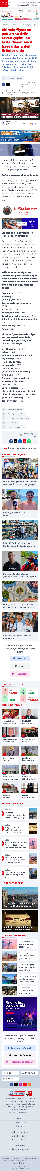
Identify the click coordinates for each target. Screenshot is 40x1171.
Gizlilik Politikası (20, 1136)
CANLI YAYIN (30, 1073)
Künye (20, 1118)
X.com (22, 666)
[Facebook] (11, 1084)
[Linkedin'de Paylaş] (20, 441)
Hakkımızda (20, 1122)
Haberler (5, 25)
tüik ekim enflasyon (14, 78)
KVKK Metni (20, 1146)
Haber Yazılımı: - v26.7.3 (20, 1168)
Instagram (22, 674)
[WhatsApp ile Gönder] (29, 441)
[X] (16, 1084)
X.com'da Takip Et (22, 1055)
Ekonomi (14, 25)
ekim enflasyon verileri (16, 427)
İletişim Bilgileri (20, 1149)
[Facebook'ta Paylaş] (3, 84)
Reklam (20, 1126)
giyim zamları (12, 423)
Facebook (22, 658)
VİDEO (8, 1073)
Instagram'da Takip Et (22, 1062)
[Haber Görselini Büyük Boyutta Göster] (20, 108)
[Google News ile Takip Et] (33, 123)
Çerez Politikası (20, 1139)
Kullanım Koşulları (20, 1132)
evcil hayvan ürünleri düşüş (18, 418)
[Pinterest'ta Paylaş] (24, 441)
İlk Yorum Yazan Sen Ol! (22, 448)
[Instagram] (20, 1084)
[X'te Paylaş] (8, 84)
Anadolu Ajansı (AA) (12, 124)
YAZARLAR (10, 1079)
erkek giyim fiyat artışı (16, 414)
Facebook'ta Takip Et (21, 1048)
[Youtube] (25, 1084)
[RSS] (29, 1084)
